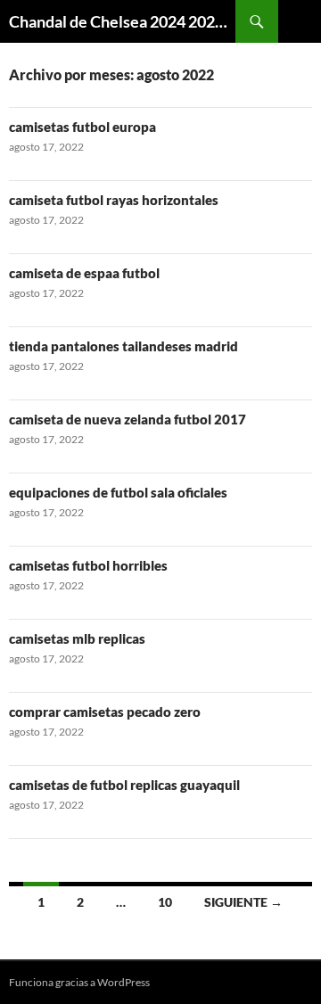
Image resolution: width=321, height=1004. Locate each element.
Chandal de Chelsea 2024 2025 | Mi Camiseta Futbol (122, 21)
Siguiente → (243, 901)
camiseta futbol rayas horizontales (113, 200)
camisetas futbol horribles (88, 565)
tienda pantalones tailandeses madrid (123, 346)
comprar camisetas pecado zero (105, 712)
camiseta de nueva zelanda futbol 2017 (127, 419)
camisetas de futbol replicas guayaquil (124, 785)
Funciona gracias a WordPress (79, 982)
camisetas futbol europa (82, 127)
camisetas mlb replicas (77, 638)
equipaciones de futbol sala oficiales (118, 492)
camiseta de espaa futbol (84, 273)
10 (165, 901)
